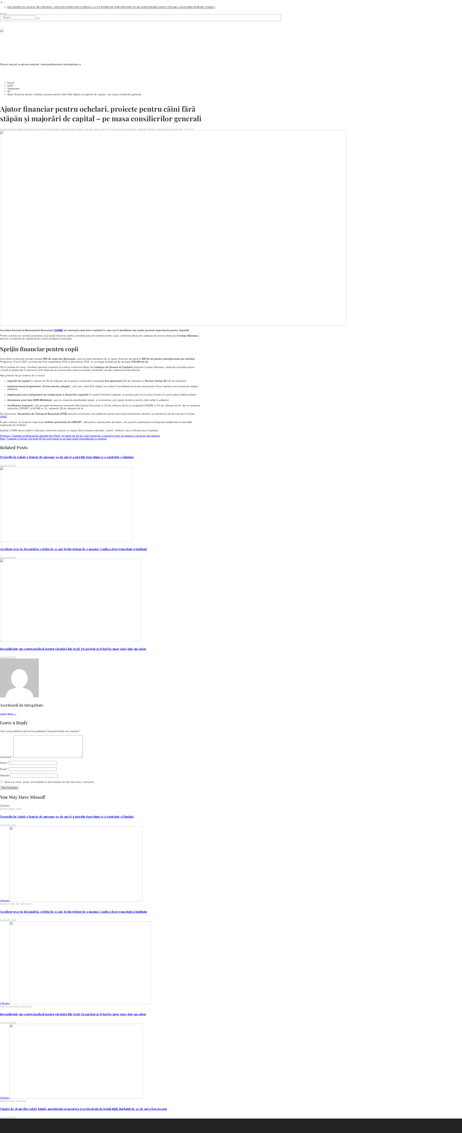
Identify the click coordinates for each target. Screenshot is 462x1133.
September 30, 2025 (34, 129)
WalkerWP (77, 1125)
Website (4, 775)
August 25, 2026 (8, 465)
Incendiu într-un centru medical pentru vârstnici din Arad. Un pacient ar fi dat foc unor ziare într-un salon (73, 649)
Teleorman (25, 903)
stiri (180, 129)
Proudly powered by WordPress (18, 1125)
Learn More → (8, 713)
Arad (2, 1006)
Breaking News (75, 129)
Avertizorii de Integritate (12, 129)
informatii (141, 129)
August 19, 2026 (8, 1117)
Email (4, 769)
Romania (151, 129)
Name (4, 762)
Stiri (103, 129)
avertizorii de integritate (124, 129)
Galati (18, 808)
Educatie (88, 129)
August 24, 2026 (8, 657)
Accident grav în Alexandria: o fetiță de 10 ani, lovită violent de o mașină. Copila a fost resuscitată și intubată (73, 549)
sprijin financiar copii (168, 129)
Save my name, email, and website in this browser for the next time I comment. (49, 782)
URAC (3, 416)
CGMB (58, 330)
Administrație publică (56, 129)
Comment (6, 757)
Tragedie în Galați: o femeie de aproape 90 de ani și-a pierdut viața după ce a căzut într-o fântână (67, 457)
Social (97, 129)
